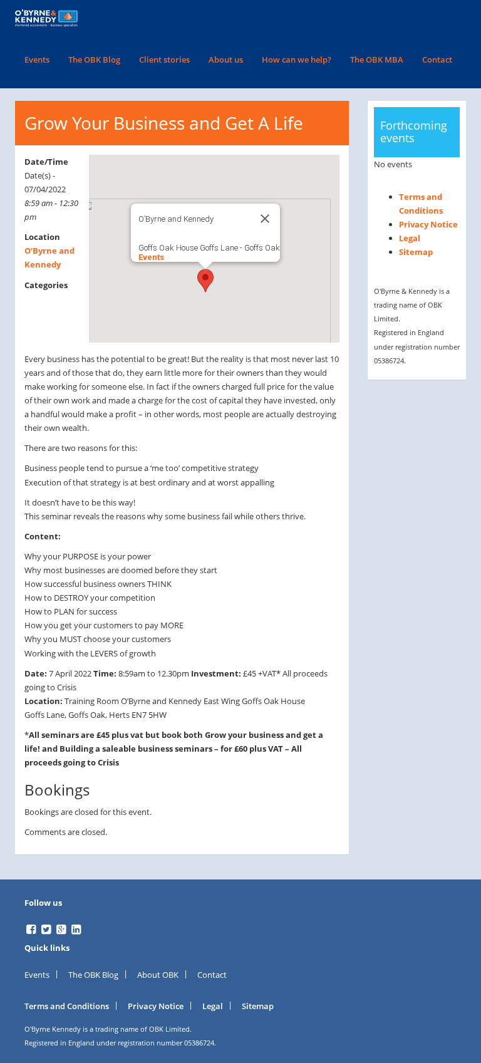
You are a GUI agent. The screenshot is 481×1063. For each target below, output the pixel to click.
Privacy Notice (428, 224)
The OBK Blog (94, 59)
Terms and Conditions (66, 1006)
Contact (437, 59)
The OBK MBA (376, 59)
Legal (409, 238)
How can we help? (296, 59)
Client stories (164, 59)
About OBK (157, 974)
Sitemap (416, 251)
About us (226, 59)
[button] (205, 281)
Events (36, 59)
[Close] (265, 219)
